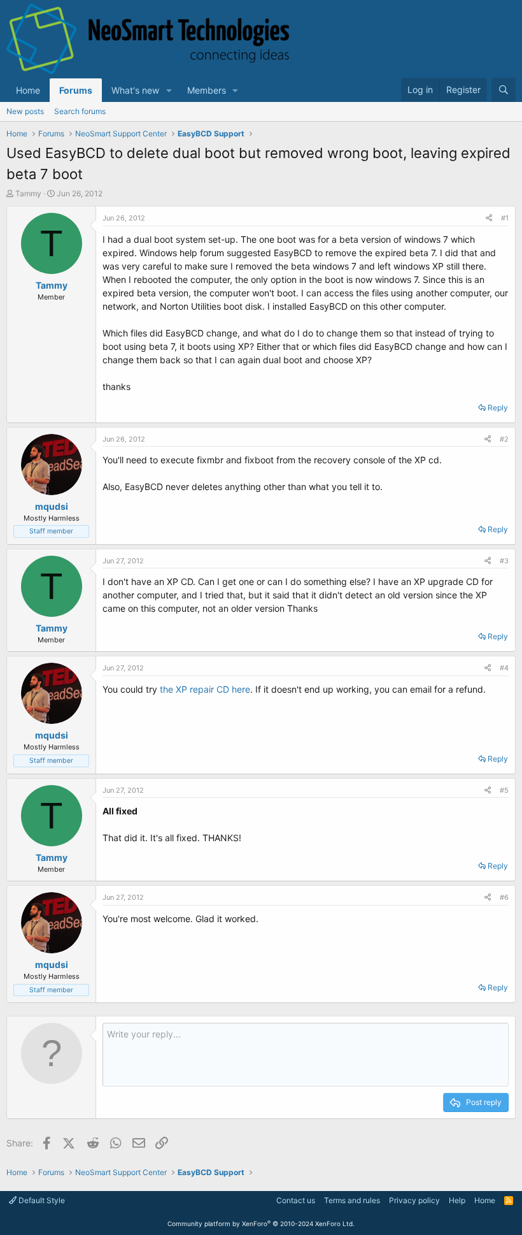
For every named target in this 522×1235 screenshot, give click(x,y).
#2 (504, 439)
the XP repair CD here (205, 689)
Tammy (28, 193)
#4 (504, 667)
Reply (498, 407)
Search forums (80, 111)
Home (28, 90)
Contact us (295, 1200)
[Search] (503, 90)
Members (206, 90)
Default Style (41, 1200)
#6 (504, 897)
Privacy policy (414, 1200)
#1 (505, 217)
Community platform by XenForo (261, 1223)
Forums (75, 90)
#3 (504, 560)
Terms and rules (352, 1200)
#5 (504, 790)
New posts (25, 111)
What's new (135, 90)
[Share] (489, 218)
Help (457, 1200)
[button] (169, 90)
